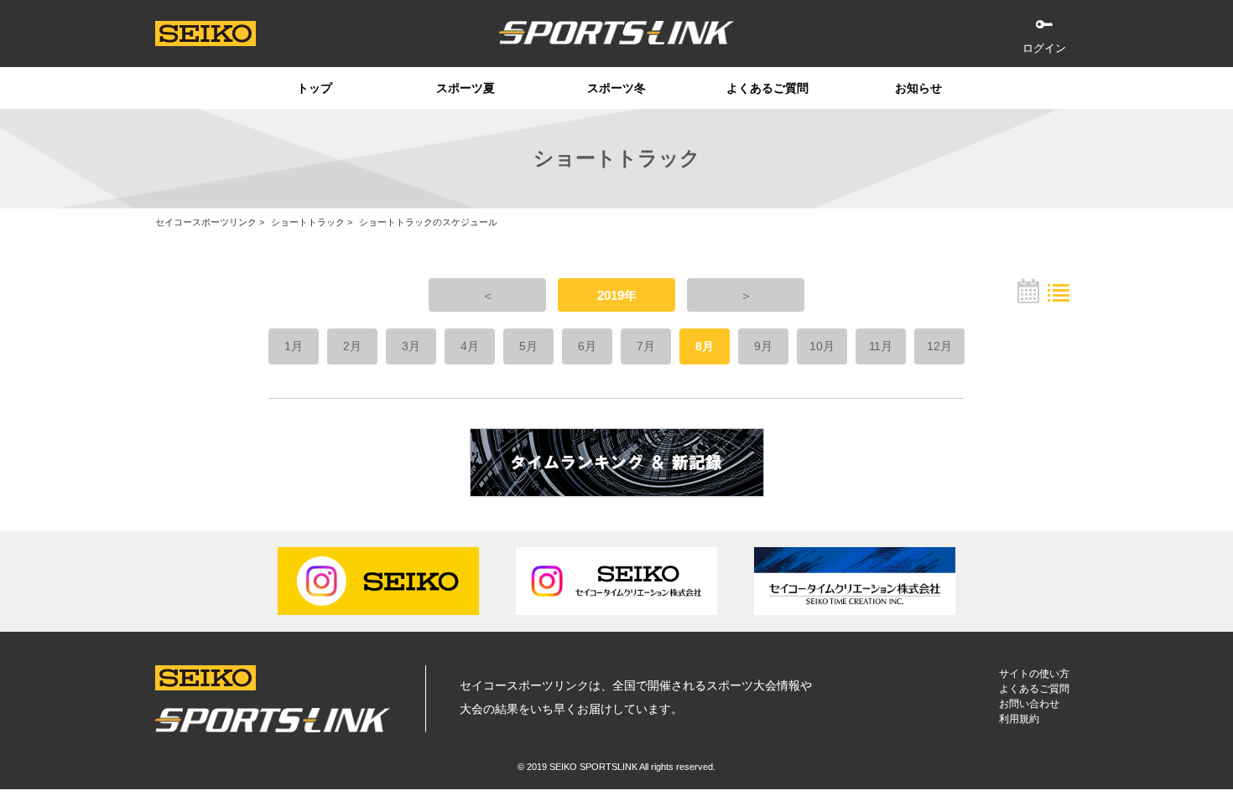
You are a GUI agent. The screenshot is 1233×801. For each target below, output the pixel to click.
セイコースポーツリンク (206, 222)
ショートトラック (308, 222)
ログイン (1044, 48)
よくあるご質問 (767, 88)
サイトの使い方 (1034, 674)
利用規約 (1019, 719)
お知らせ (918, 88)
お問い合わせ (1029, 704)
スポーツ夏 (465, 88)
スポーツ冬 (616, 88)
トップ (314, 88)
